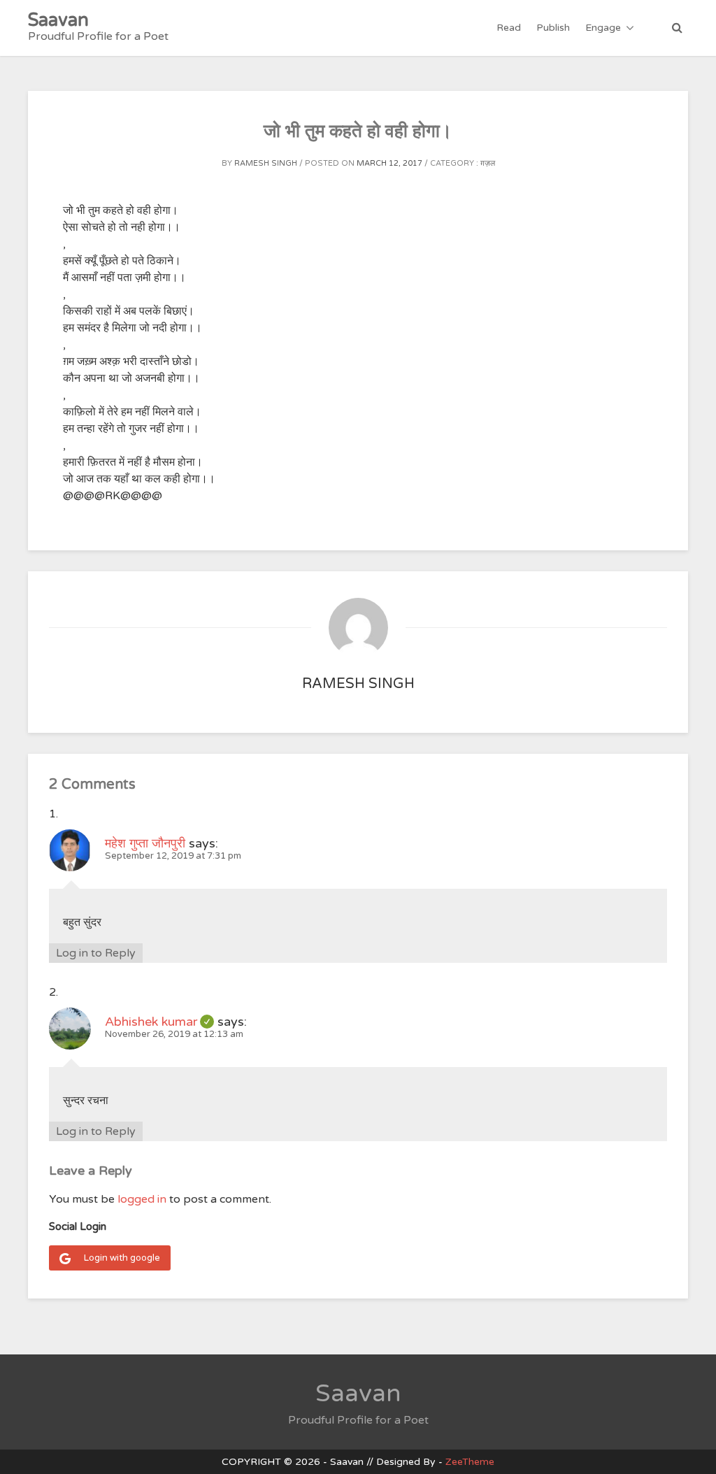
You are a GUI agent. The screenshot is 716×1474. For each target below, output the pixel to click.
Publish (553, 28)
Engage (603, 28)
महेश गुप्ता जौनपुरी (145, 843)
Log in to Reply (96, 953)
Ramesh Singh (265, 163)
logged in (141, 1199)
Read (508, 28)
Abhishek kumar (159, 1021)
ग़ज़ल (487, 163)
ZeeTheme (469, 1462)
